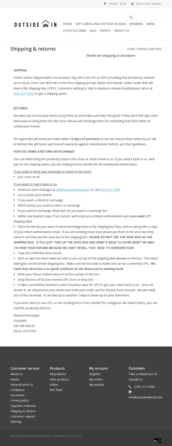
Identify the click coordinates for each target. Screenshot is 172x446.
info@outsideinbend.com (73, 190)
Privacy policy (19, 400)
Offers (54, 385)
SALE (93, 31)
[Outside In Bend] (36, 24)
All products (58, 374)
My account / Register (149, 3)
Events (105, 31)
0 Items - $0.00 (117, 3)
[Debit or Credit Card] (157, 440)
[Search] (131, 17)
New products (59, 379)
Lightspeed (74, 436)
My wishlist (96, 385)
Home (67, 24)
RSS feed (56, 390)
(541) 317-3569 (24, 93)
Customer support (22, 416)
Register (94, 374)
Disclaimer (17, 395)
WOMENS (136, 24)
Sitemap (16, 422)
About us (16, 374)
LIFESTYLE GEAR (74, 31)
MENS (150, 24)
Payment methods (23, 406)
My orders (96, 379)
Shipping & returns (149, 49)
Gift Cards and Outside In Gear (101, 24)
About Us (122, 31)
